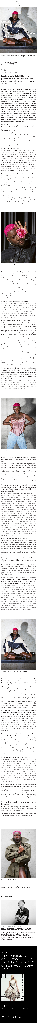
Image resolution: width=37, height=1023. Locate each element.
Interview (4, 926)
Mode (19, 926)
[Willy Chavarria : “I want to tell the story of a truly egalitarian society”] (18, 912)
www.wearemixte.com (8, 1010)
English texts (12, 926)
